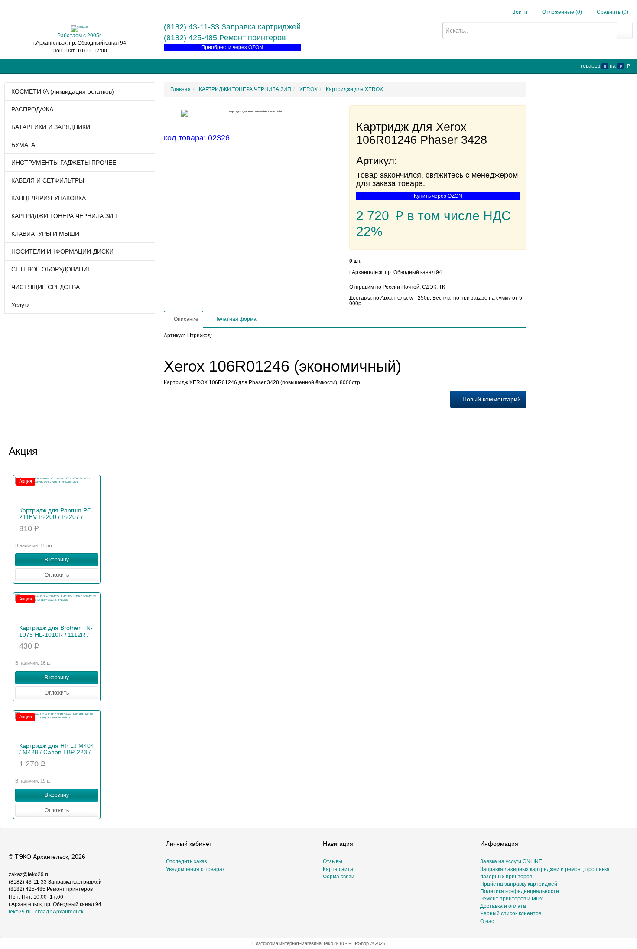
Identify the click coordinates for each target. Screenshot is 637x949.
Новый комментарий (491, 399)
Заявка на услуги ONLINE (81, 66)
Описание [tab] (185, 319)
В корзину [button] (57, 560)
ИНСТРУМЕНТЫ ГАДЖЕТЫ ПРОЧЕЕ (63, 162)
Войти (519, 12)
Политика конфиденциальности (519, 891)
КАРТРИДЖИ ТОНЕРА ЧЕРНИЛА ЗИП (64, 215)
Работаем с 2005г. (79, 36)
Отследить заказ (186, 861)
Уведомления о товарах (195, 869)
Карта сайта (338, 869)
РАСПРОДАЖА (32, 109)
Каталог (31, 66)
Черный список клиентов (510, 913)
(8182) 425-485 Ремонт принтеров (225, 37)
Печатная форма (235, 319)
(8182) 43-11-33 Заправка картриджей (232, 27)
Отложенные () (561, 12)
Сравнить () (611, 12)
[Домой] (11, 66)
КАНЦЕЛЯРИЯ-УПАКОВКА (48, 198)
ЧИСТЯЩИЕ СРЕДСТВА (45, 287)
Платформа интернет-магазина (287, 943)
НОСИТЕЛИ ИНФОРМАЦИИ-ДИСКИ (62, 251)
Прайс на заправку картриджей (159, 66)
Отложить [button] (57, 575)
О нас (285, 66)
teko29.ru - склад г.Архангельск (46, 912)
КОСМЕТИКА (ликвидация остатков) (62, 91)
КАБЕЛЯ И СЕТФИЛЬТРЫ (47, 180)
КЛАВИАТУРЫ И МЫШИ (45, 233)
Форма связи (338, 877)
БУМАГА (23, 144)
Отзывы (332, 861)
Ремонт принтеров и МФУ (237, 66)
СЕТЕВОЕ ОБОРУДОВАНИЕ (51, 269)
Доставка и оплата (503, 906)
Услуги (20, 304)
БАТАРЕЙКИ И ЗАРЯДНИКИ (50, 127)
